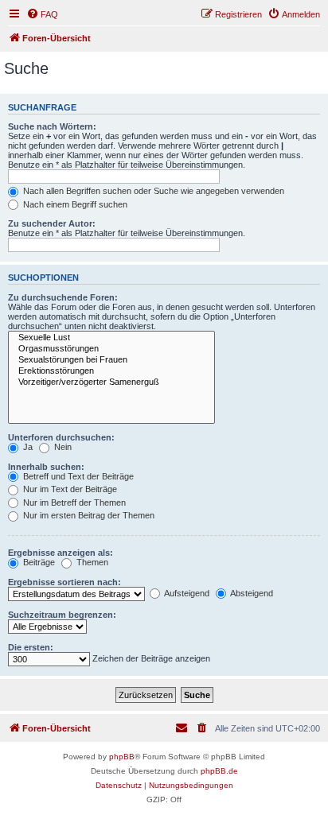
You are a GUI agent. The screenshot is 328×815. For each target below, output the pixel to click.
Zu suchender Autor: (52, 223)
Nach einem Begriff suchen (74, 204)
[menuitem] (42, 14)
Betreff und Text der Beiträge (77, 476)
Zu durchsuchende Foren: (63, 297)
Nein (62, 447)
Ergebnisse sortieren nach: (64, 582)
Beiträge (38, 562)
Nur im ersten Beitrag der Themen (87, 515)
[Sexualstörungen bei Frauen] (111, 360)
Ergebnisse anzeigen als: (60, 552)
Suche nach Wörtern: (52, 126)
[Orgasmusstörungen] (111, 349)
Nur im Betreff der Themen (73, 502)
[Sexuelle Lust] (111, 337)
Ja (27, 447)
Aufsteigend (185, 593)
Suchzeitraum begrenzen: (62, 614)
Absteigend (250, 593)
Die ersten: (30, 647)
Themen (91, 562)
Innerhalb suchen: (46, 467)
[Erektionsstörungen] (111, 371)
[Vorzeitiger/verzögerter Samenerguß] (111, 382)
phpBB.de (219, 770)
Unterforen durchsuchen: (61, 437)
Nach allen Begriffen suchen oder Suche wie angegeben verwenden (152, 191)
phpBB (122, 756)
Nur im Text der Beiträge (69, 489)
